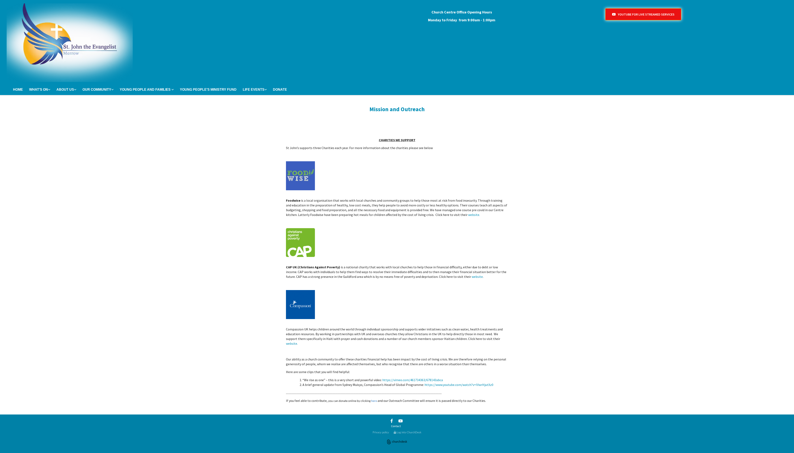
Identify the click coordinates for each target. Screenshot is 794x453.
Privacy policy (381, 432)
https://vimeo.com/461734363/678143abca (412, 380)
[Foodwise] (397, 175)
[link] (39, 90)
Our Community (97, 89)
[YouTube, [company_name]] (400, 421)
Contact (396, 426)
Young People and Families (145, 89)
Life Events (253, 89)
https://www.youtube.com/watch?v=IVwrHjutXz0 (459, 385)
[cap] (397, 242)
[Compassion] (397, 304)
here (374, 400)
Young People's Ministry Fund (208, 89)
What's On (38, 89)
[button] (643, 14)
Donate (280, 89)
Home (18, 89)
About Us (65, 89)
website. (474, 215)
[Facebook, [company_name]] (392, 421)
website (477, 277)
